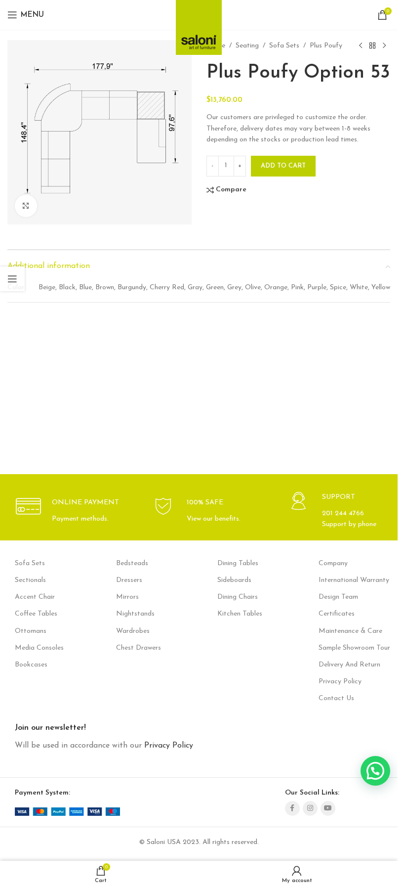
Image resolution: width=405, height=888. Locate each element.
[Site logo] (199, 24)
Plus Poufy (326, 45)
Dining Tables (237, 563)
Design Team (338, 597)
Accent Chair (35, 597)
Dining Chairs (237, 597)
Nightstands (135, 614)
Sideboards (234, 580)
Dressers (129, 580)
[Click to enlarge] (26, 206)
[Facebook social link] (292, 808)
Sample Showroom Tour (354, 648)
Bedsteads (132, 563)
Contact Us (336, 698)
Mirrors (127, 597)
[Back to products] (372, 46)
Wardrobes (133, 631)
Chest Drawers (138, 648)
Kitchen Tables (239, 614)
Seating (247, 45)
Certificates (337, 614)
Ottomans (30, 631)
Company (333, 563)
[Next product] (384, 46)
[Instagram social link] (310, 808)
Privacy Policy (340, 681)
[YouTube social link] (328, 808)
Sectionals (30, 580)
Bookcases (31, 664)
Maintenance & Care (350, 631)
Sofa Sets (284, 45)
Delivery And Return (349, 664)
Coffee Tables (36, 614)
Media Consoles (39, 648)
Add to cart (283, 166)
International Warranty (354, 580)
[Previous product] (360, 46)
